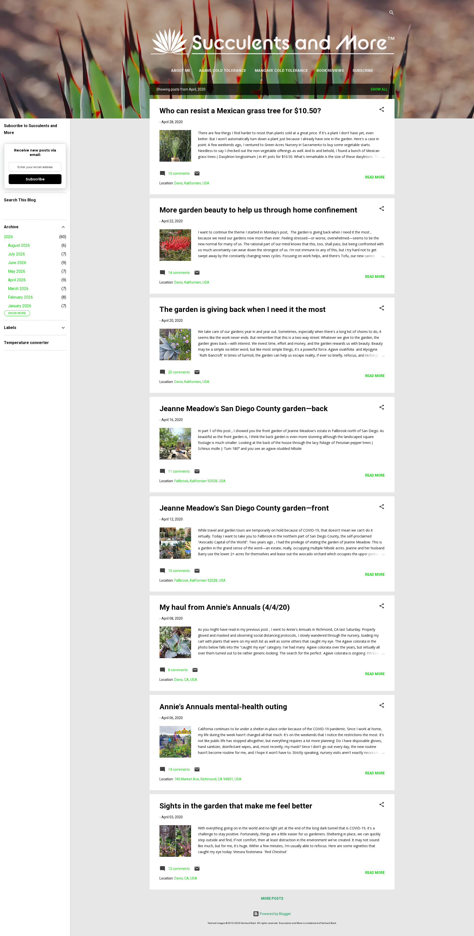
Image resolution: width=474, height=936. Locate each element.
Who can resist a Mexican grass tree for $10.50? (240, 110)
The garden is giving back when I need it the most (242, 309)
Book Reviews (330, 70)
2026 (8, 236)
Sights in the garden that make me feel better (235, 806)
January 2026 (19, 306)
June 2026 (17, 262)
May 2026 (16, 271)
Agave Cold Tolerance (222, 70)
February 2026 (20, 297)
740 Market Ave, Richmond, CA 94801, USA (207, 779)
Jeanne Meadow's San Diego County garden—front (244, 508)
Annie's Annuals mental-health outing (223, 706)
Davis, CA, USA (185, 680)
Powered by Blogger (275, 914)
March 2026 (18, 288)
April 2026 (17, 280)
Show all (379, 89)
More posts (272, 898)
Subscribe (363, 70)
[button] (382, 110)
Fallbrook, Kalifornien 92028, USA (200, 481)
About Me (180, 70)
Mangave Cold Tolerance (281, 70)
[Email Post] (197, 175)
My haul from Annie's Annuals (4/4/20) (224, 607)
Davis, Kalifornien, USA (191, 183)
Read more (375, 177)
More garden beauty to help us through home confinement (258, 210)
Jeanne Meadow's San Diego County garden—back (243, 408)
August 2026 (19, 245)
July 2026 (16, 254)
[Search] (392, 13)
